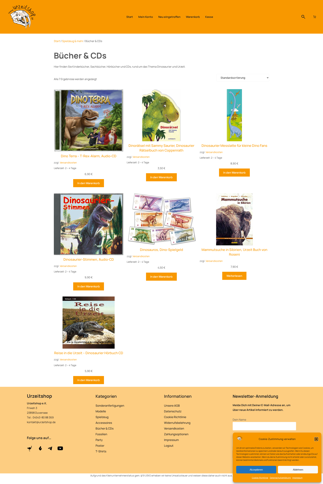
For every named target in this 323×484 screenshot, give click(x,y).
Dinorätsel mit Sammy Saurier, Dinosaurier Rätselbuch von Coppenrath (161, 148)
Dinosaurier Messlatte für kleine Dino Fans (234, 145)
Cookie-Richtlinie (260, 477)
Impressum (297, 477)
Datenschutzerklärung (280, 477)
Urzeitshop (39, 396)
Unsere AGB (172, 405)
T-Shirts (101, 451)
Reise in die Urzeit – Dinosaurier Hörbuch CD (88, 353)
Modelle (101, 411)
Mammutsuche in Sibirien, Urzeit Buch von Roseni (234, 252)
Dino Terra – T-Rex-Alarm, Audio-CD (88, 156)
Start (57, 41)
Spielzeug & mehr (72, 41)
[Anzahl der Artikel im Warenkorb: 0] (314, 16)
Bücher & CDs (105, 428)
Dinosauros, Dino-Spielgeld (161, 249)
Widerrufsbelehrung (177, 423)
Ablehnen (298, 469)
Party (99, 440)
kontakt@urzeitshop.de (41, 422)
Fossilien (101, 434)
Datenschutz (173, 411)
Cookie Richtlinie (175, 417)
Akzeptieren (256, 469)
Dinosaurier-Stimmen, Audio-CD (88, 259)
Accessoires (104, 423)
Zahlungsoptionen (176, 434)
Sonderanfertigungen (110, 405)
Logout (168, 446)
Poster (100, 446)
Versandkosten (68, 162)
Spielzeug (102, 417)
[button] (316, 439)
